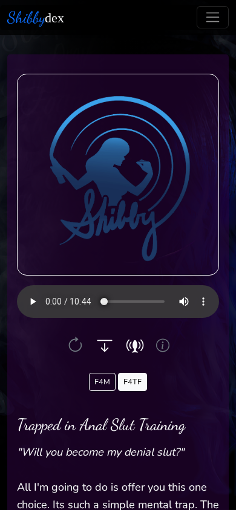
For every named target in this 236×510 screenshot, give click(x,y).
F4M (102, 381)
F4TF (132, 381)
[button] (75, 345)
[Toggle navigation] (213, 17)
